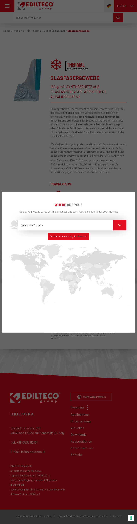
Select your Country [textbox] (32, 225)
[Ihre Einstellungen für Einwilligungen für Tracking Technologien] (131, 518)
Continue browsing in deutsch (68, 236)
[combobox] (72, 225)
